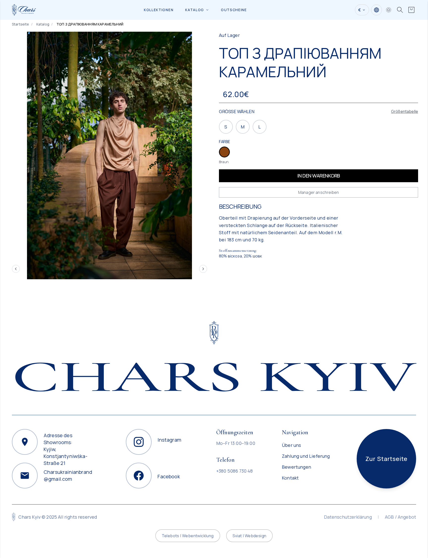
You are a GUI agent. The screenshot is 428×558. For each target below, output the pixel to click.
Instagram (169, 439)
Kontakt (290, 478)
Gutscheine (234, 9)
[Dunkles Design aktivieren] (388, 10)
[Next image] (203, 269)
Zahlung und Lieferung (306, 456)
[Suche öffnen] (400, 10)
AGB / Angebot (400, 517)
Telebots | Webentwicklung (188, 535)
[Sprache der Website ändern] (376, 9)
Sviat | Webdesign (250, 535)
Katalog (194, 9)
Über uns (291, 445)
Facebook (169, 475)
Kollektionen (158, 9)
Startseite (20, 24)
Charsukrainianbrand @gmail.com (68, 475)
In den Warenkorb (318, 175)
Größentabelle (404, 111)
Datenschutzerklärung (348, 517)
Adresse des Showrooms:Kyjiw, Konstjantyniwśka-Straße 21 (65, 437)
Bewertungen (296, 467)
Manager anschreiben (318, 192)
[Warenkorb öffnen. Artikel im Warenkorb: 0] (411, 10)
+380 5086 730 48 (234, 471)
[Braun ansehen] (224, 152)
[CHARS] (214, 333)
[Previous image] (16, 269)
